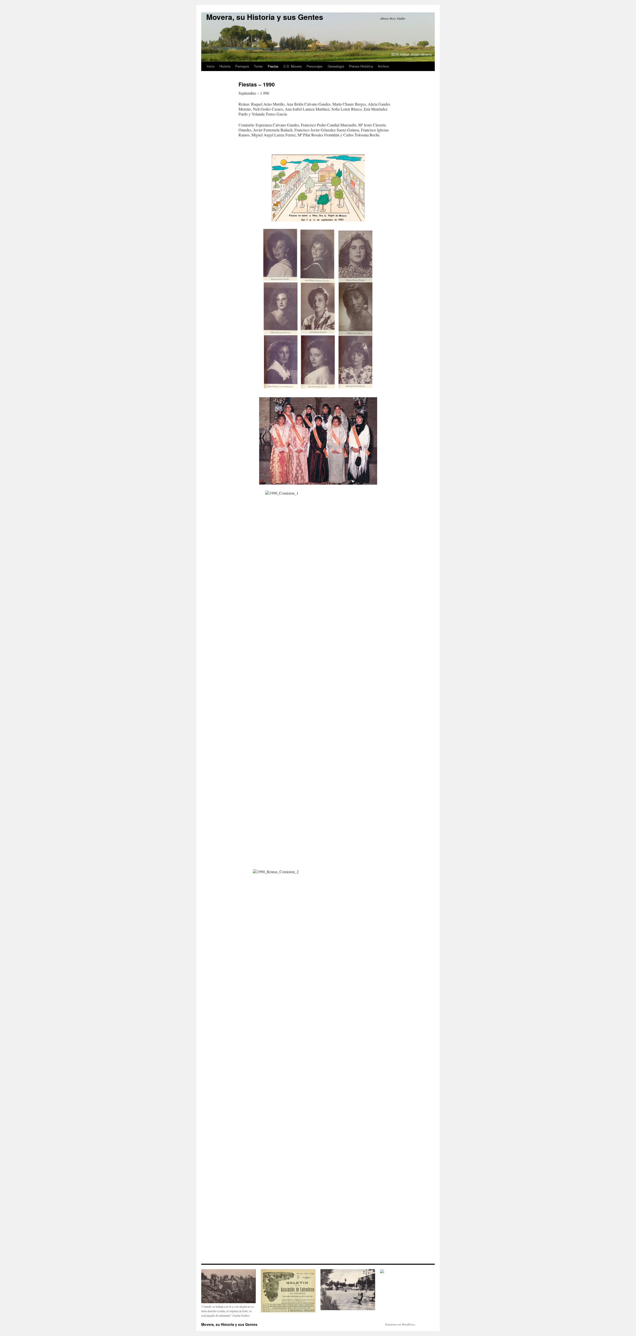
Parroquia (242, 66)
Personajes (315, 66)
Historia (224, 66)
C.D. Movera (292, 66)
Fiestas (273, 66)
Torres (258, 66)
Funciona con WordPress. (400, 1324)
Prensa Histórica (361, 66)
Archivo (383, 66)
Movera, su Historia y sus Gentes (264, 16)
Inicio (210, 66)
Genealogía (336, 66)
